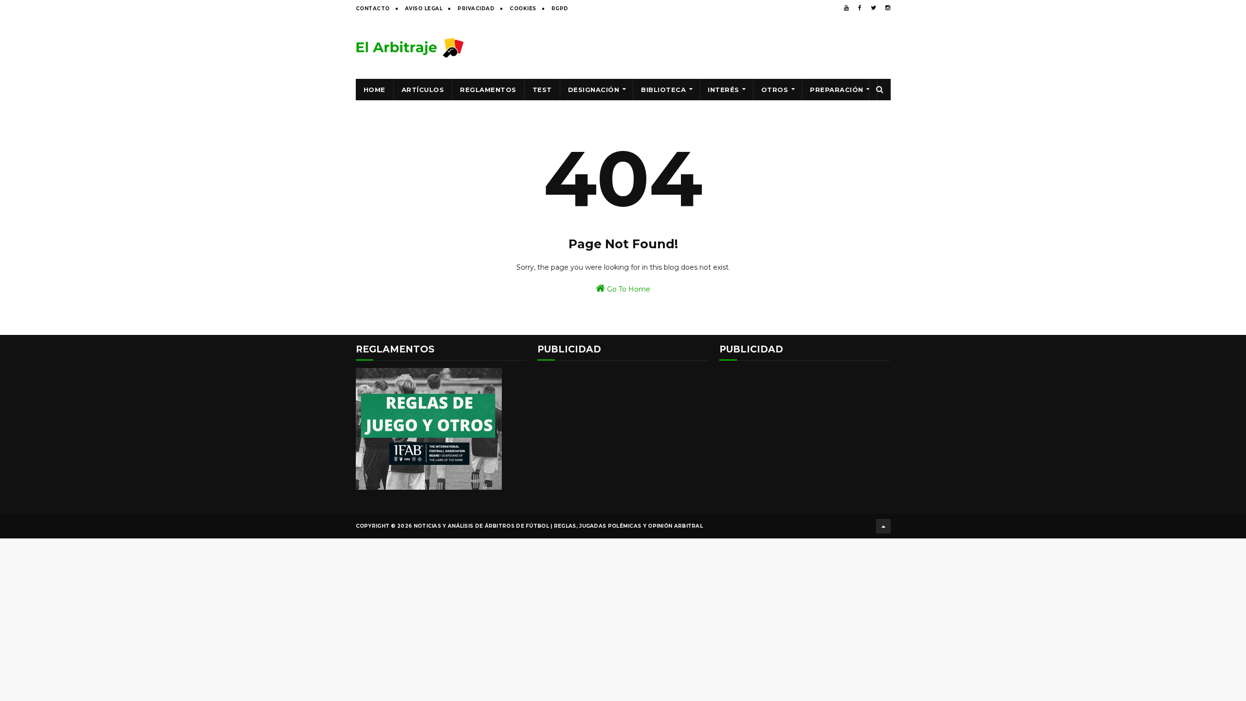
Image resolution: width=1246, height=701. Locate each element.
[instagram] (888, 8)
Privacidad (476, 8)
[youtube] (846, 8)
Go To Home (627, 289)
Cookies (523, 8)
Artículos (423, 89)
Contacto (373, 8)
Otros (774, 89)
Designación (594, 89)
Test (542, 89)
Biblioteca (663, 89)
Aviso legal (424, 8)
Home (374, 89)
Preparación (836, 89)
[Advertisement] (713, 47)
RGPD (559, 8)
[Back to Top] (883, 526)
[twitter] (873, 8)
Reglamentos (488, 89)
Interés (723, 89)
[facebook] (860, 8)
